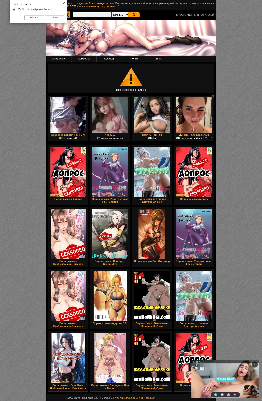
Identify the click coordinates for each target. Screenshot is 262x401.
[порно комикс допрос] (68, 172)
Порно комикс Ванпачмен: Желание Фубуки (152, 324)
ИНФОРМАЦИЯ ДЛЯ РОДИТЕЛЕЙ (195, 15)
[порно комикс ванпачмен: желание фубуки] (152, 296)
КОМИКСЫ (84, 59)
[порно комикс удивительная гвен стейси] (110, 172)
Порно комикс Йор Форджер (152, 261)
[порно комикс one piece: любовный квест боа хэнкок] (68, 358)
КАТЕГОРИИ (58, 59)
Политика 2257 (91, 397)
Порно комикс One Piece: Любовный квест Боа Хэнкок (68, 387)
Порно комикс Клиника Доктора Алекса (152, 200)
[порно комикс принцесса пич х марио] (110, 358)
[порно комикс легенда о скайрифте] (110, 234)
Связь (105, 397)
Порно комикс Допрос (68, 198)
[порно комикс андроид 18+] (110, 296)
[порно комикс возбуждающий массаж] (68, 234)
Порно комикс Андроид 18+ (110, 323)
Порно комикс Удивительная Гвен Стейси (110, 200)
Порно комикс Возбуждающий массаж (68, 262)
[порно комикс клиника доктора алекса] (152, 172)
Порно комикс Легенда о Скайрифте (110, 262)
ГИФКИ (134, 59)
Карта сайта (73, 397)
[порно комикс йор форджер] (151, 234)
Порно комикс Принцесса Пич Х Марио (110, 387)
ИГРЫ (159, 59)
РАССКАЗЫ (109, 59)
